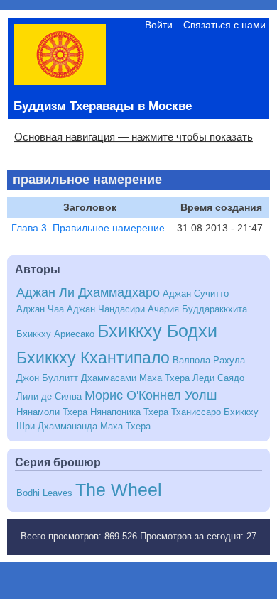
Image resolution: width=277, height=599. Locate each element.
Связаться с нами (224, 25)
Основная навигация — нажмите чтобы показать (133, 137)
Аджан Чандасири (106, 309)
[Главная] (60, 81)
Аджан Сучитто (196, 294)
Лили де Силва (49, 397)
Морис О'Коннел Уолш (151, 395)
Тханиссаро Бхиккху (215, 412)
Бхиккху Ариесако (55, 334)
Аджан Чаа (40, 309)
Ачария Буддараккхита (197, 309)
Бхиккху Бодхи (157, 331)
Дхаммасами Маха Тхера (135, 378)
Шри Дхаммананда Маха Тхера (83, 427)
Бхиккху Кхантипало (93, 357)
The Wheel (118, 490)
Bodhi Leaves (44, 493)
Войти (159, 25)
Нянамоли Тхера (51, 412)
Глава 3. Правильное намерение (88, 227)
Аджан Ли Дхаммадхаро (88, 292)
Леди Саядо (218, 378)
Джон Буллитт (47, 378)
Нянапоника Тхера (129, 412)
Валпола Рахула (209, 361)
